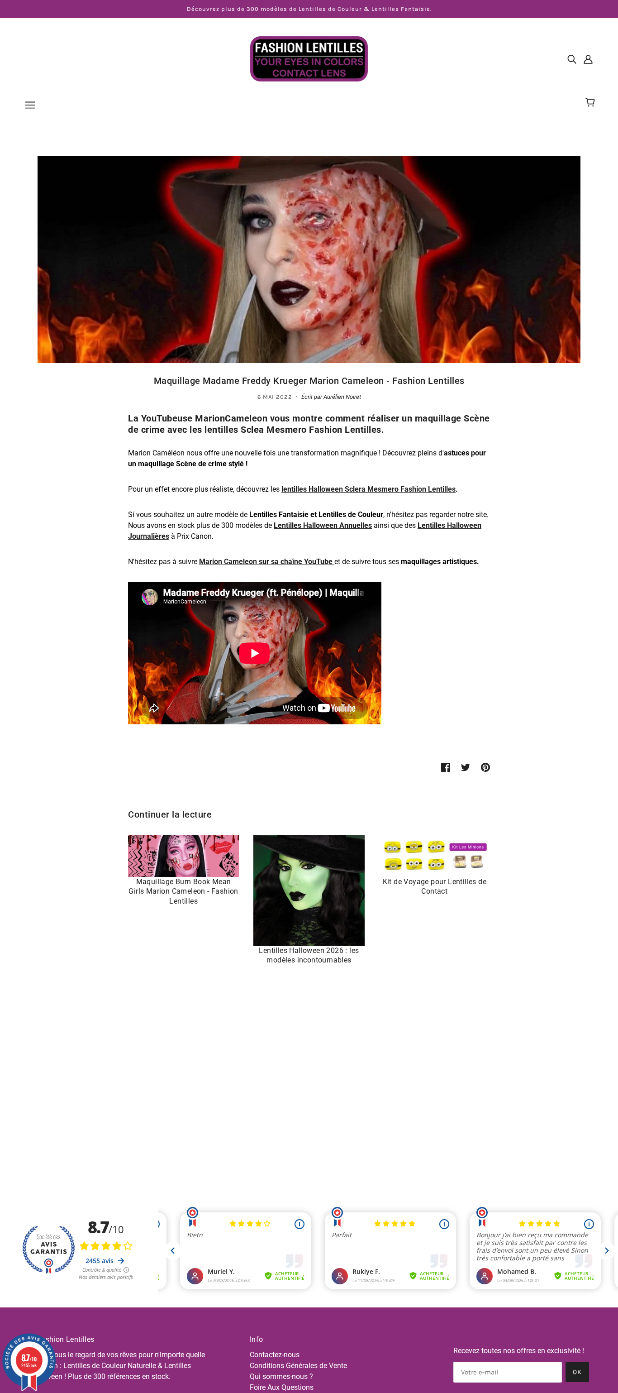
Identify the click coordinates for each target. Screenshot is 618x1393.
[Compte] (588, 59)
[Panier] (592, 103)
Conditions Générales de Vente (298, 1365)
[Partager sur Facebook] (446, 767)
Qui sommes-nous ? (281, 1376)
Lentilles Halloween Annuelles (323, 525)
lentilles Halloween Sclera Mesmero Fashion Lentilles (368, 489)
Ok (577, 1372)
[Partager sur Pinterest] (485, 767)
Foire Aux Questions (282, 1387)
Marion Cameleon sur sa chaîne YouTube (266, 561)
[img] (572, 59)
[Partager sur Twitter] (465, 767)
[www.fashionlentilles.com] (309, 58)
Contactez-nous (274, 1354)
